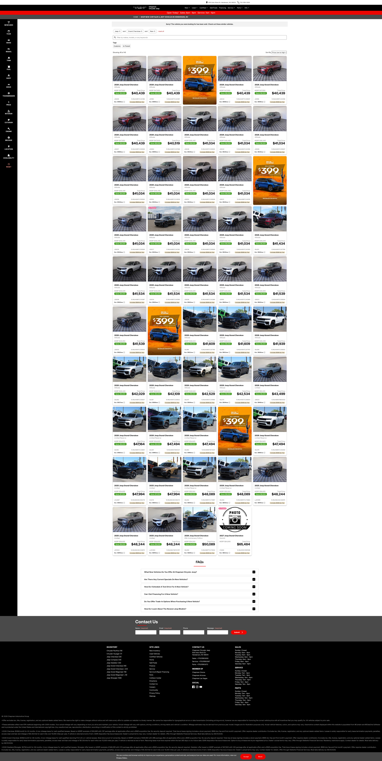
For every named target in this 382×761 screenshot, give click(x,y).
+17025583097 (204, 661)
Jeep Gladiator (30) (114, 663)
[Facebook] (193, 686)
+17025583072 (202, 664)
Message (214, 628)
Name (141, 628)
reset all (161, 31)
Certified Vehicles (155, 657)
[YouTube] (200, 686)
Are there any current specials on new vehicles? (166, 579)
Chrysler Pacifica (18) (114, 651)
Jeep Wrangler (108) (114, 678)
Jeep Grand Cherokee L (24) (117, 669)
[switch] (117, 46)
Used (194, 8)
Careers (152, 687)
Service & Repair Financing (159, 672)
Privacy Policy (154, 693)
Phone (185, 628)
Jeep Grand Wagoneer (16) (117, 672)
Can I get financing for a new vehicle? (161, 594)
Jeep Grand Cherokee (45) (116, 666)
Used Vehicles (154, 654)
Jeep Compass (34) (114, 660)
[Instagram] (197, 686)
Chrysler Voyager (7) (114, 654)
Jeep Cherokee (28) (114, 657)
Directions (153, 681)
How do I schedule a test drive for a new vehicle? (166, 587)
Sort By (268, 52)
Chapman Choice (198, 672)
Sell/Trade (213, 8)
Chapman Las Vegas (199, 678)
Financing (222, 8)
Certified (203, 8)
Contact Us (153, 684)
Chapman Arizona (199, 675)
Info (246, 8)
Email (165, 628)
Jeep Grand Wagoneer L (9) (117, 675)
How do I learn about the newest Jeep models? (165, 609)
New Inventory (154, 651)
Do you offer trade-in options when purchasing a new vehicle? (172, 601)
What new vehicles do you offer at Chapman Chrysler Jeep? (170, 572)
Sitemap (152, 696)
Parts (239, 8)
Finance (152, 666)
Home (135, 17)
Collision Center (155, 678)
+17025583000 (202, 658)
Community (153, 690)
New (186, 8)
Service (230, 8)
